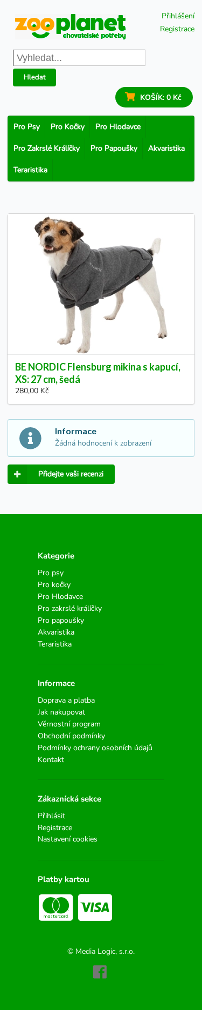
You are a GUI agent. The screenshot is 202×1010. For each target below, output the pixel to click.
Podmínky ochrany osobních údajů (95, 748)
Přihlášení (178, 16)
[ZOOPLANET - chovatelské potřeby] (70, 26)
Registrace (177, 29)
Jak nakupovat (61, 712)
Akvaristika (166, 148)
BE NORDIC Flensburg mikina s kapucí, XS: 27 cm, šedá (97, 373)
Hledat (35, 77)
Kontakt (51, 759)
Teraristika (30, 170)
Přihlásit (51, 816)
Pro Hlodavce (118, 127)
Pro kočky (68, 127)
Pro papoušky (113, 148)
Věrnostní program (69, 724)
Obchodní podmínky (71, 736)
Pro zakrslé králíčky (46, 148)
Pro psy (26, 127)
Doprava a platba (66, 700)
